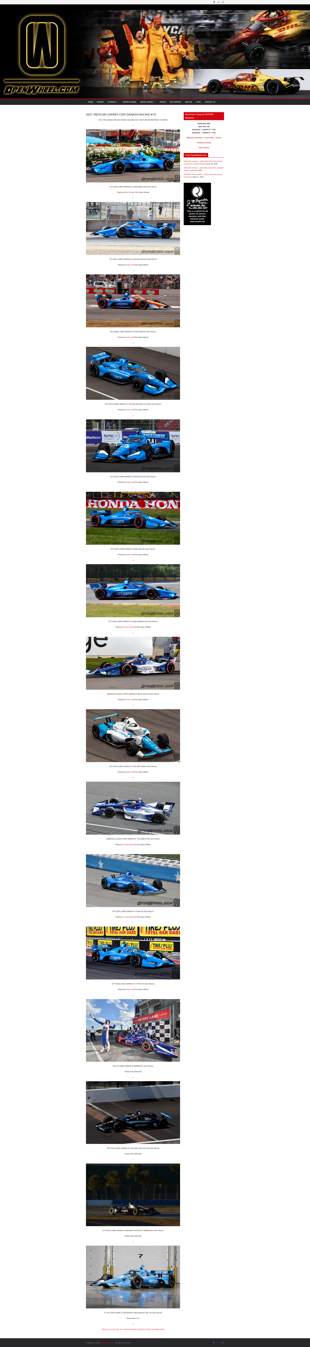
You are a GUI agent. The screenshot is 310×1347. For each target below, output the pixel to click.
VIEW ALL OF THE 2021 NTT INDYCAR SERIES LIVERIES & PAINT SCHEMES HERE (133, 1329)
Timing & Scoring (204, 142)
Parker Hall (129, 265)
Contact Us (210, 102)
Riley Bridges (129, 192)
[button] (117, 102)
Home (90, 102)
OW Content (175, 102)
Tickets (218, 137)
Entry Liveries (146, 102)
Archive (188, 102)
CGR (138, 1318)
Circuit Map (209, 137)
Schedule (112, 102)
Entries (100, 102)
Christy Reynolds (129, 627)
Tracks (163, 102)
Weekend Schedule (194, 137)
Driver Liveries (129, 102)
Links (198, 102)
